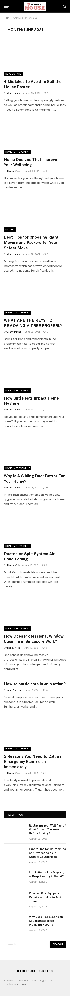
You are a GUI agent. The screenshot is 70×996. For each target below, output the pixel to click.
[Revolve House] (35, 6)
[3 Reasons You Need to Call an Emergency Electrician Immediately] (35, 733)
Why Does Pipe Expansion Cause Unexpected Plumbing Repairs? (46, 920)
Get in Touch (25, 971)
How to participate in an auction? (35, 684)
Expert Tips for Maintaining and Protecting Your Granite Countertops (47, 853)
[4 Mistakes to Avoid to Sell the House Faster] (35, 58)
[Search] (64, 6)
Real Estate (13, 74)
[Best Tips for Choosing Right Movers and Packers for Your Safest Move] (35, 214)
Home (7, 17)
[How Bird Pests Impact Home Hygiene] (35, 375)
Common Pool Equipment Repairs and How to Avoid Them (46, 897)
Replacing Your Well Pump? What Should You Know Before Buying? (47, 829)
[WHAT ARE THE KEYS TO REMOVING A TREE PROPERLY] (35, 297)
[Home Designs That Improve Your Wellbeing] (35, 136)
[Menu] (6, 6)
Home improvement (17, 152)
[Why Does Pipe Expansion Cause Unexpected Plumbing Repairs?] (14, 922)
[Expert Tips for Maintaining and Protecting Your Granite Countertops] (14, 854)
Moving (10, 229)
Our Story (46, 971)
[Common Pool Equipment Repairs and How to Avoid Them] (14, 898)
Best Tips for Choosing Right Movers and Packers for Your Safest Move (31, 242)
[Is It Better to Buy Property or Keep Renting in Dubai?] (14, 877)
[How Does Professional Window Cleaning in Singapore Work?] (35, 613)
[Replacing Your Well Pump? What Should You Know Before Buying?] (14, 830)
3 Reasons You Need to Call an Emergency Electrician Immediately (32, 761)
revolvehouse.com (15, 984)
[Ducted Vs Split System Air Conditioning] (35, 530)
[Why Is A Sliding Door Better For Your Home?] (35, 452)
